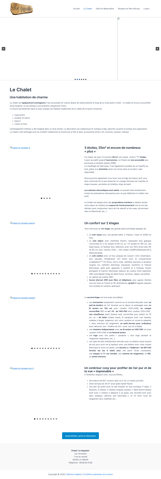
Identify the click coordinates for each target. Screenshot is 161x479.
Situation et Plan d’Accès (129, 8)
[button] (3, 48)
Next (79, 171)
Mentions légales (74, 474)
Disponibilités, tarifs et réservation (80, 436)
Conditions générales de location (98, 474)
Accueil (76, 8)
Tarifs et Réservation (105, 8)
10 (56, 273)
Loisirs (146, 8)
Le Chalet (87, 8)
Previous (6, 171)
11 (59, 273)
